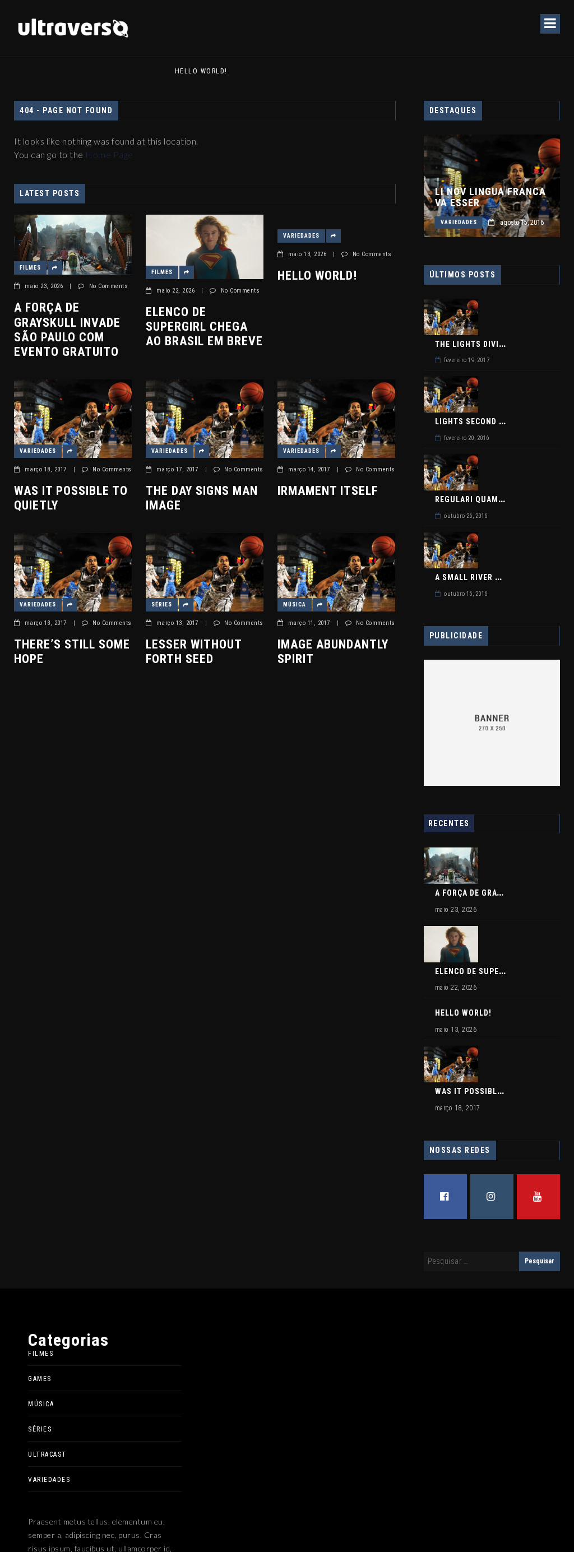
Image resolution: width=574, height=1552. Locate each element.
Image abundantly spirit (332, 651)
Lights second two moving (492, 421)
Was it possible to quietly (71, 498)
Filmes (30, 268)
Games (40, 1379)
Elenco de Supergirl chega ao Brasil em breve (204, 327)
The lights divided (474, 344)
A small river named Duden (492, 577)
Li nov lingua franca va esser (490, 197)
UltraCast (47, 1454)
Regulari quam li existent (491, 499)
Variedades (301, 236)
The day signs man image (202, 498)
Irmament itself (327, 491)
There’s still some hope (72, 651)
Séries (161, 604)
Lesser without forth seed (194, 651)
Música (294, 604)
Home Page (109, 154)
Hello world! (62, 71)
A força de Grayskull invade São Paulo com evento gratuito (67, 329)
